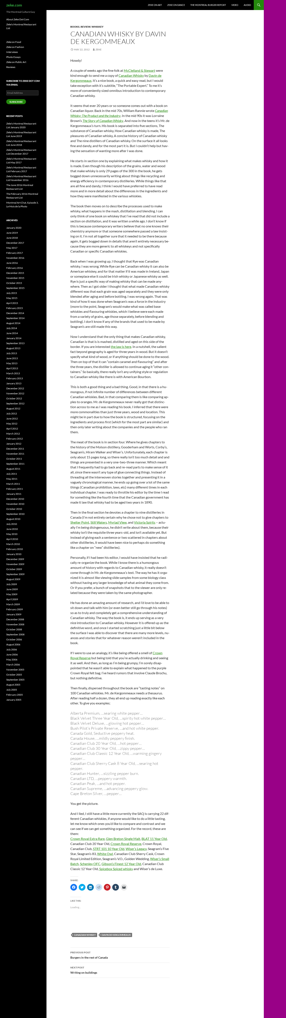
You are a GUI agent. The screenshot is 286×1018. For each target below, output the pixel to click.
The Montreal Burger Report (208, 5)
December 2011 (15, 448)
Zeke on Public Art (16, 62)
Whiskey (97, 26)
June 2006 (12, 654)
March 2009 (13, 604)
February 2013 (14, 378)
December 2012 (15, 388)
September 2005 (15, 679)
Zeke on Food (13, 42)
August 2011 (13, 468)
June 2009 (12, 589)
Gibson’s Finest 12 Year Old (121, 864)
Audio (247, 5)
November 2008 (15, 624)
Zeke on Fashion (15, 47)
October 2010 (14, 508)
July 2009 (11, 584)
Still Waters (98, 522)
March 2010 (13, 544)
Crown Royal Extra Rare (87, 839)
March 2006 (13, 664)
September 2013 (15, 343)
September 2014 (15, 318)
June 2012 (12, 418)
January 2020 (13, 227)
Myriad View (117, 522)
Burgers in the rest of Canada (89, 955)
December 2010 (15, 498)
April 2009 (12, 599)
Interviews (12, 52)
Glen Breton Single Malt (123, 839)
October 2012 (14, 398)
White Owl (105, 854)
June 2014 (12, 333)
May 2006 (11, 659)
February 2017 (14, 252)
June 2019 (12, 232)
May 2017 (11, 247)
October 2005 (14, 674)
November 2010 (15, 503)
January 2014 (13, 338)
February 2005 (14, 694)
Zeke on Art (155, 5)
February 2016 (14, 267)
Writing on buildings (83, 970)
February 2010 (14, 549)
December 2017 (15, 242)
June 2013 (12, 358)
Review (85, 26)
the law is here (121, 347)
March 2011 (13, 483)
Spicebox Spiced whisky (116, 869)
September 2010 (15, 513)
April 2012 (12, 428)
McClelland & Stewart (139, 70)
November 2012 (15, 393)
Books (75, 26)
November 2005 (15, 669)
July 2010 (11, 524)
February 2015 (14, 308)
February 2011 (14, 488)
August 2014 (13, 323)
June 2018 (12, 237)
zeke (98, 49)
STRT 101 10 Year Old (108, 849)
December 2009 (15, 559)
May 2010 (11, 534)
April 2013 (12, 368)
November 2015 (15, 278)
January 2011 (13, 493)
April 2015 (12, 303)
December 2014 (15, 313)
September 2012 (15, 403)
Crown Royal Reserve (126, 844)
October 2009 (14, 569)
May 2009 (11, 594)
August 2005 (13, 684)
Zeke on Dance (176, 5)
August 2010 (13, 519)
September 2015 (15, 288)
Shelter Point (79, 522)
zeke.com (14, 5)
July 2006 (11, 649)
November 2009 (15, 564)
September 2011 (15, 463)
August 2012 (13, 408)
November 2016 (15, 257)
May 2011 (11, 478)
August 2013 (13, 348)
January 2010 (13, 554)
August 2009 (13, 579)
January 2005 (13, 699)
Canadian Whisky (131, 75)
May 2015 (11, 298)
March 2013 (13, 373)
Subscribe (16, 101)
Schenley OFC (90, 864)
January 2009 (13, 614)
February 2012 (14, 438)
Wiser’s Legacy (136, 849)
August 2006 (13, 644)
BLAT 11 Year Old (154, 839)
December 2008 (15, 619)
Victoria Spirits (144, 522)
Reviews (10, 67)
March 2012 (13, 433)
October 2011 (14, 458)
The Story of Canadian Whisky (102, 121)
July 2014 (11, 328)
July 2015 (11, 293)
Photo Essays (13, 57)
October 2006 (14, 639)
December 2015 (15, 272)
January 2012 (13, 443)
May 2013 (11, 363)
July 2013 (11, 353)
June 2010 (12, 529)
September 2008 (15, 634)
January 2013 (13, 383)
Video (234, 5)
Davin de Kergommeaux (116, 934)
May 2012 (11, 423)
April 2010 (12, 539)
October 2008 (14, 629)
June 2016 (12, 262)
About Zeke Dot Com (17, 19)
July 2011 (11, 473)
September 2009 (15, 574)
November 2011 (15, 453)
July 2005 (11, 689)
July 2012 (11, 413)
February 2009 (14, 609)
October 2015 (14, 283)
